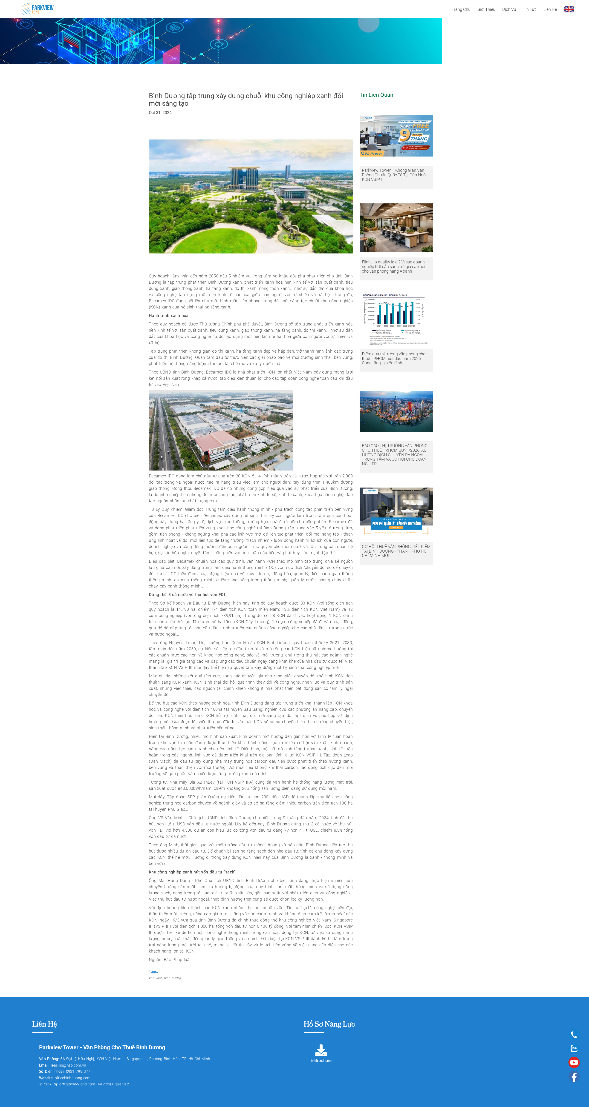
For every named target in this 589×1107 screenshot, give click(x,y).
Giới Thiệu (486, 9)
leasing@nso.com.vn (68, 1065)
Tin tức (530, 9)
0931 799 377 (78, 1071)
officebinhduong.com (73, 1078)
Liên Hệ (550, 9)
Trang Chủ (461, 9)
